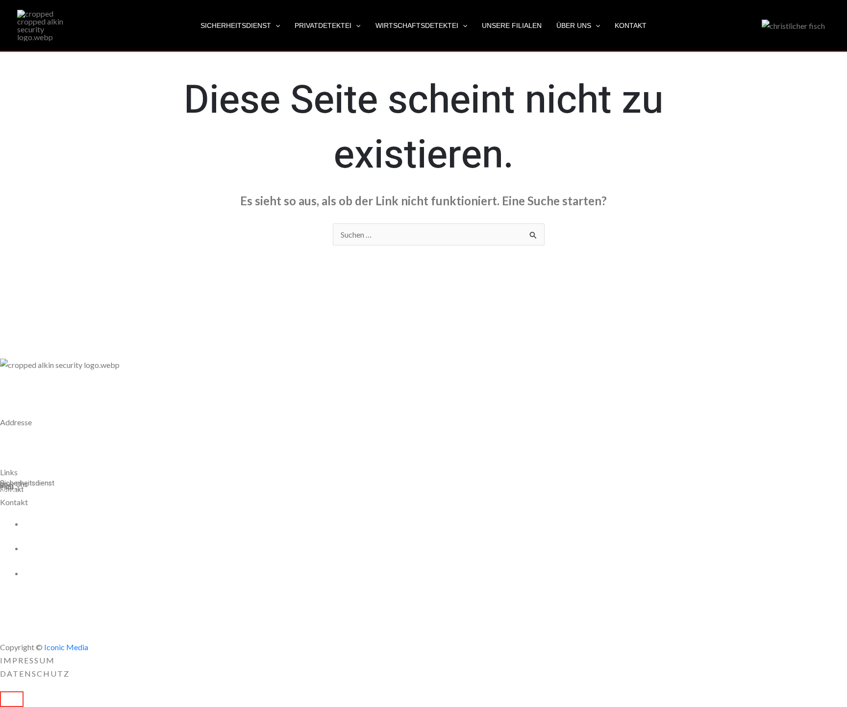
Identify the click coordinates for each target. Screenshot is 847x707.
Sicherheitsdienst (235, 25)
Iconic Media (65, 647)
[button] (275, 25)
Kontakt (631, 25)
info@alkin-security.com (76, 573)
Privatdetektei (323, 25)
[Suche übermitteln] (533, 235)
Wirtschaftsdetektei (416, 25)
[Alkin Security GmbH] (41, 24)
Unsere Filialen (512, 25)
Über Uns (573, 25)
